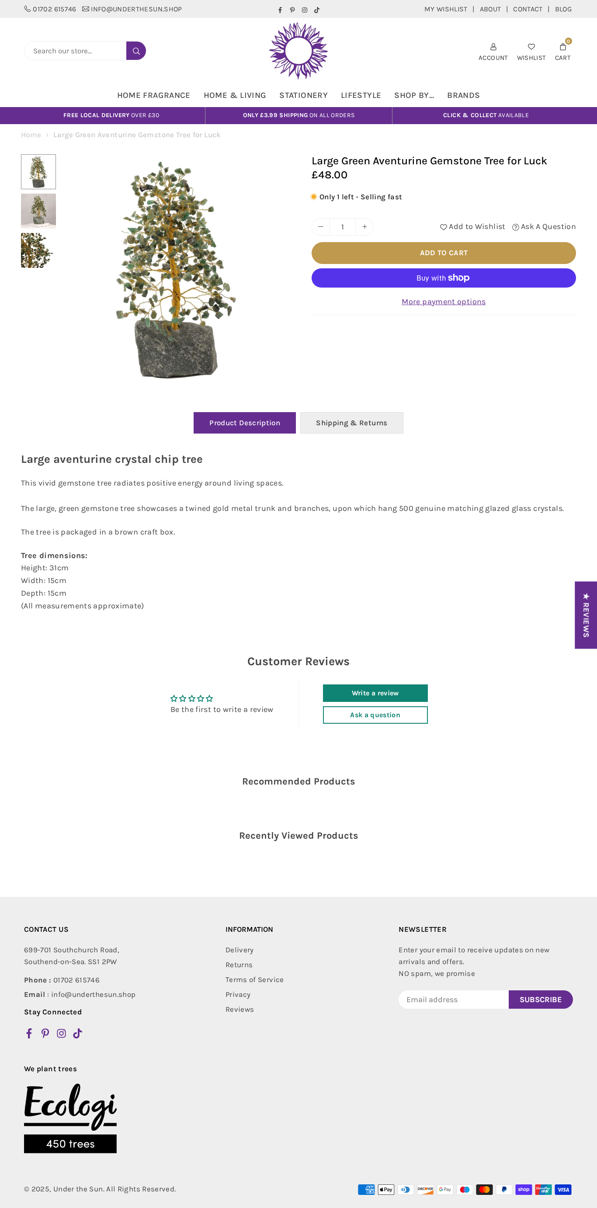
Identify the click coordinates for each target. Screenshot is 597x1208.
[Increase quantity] (364, 227)
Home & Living (235, 95)
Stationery (303, 95)
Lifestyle (361, 95)
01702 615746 (54, 9)
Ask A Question (547, 226)
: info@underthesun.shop (79, 994)
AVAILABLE (486, 115)
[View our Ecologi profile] (70, 1118)
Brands (463, 95)
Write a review (375, 693)
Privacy (238, 994)
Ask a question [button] (375, 715)
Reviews (240, 1009)
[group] (176, 270)
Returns (239, 964)
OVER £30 (111, 115)
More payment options (444, 301)
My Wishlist (446, 9)
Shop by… (414, 95)
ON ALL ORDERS (299, 115)
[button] (563, 51)
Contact (528, 9)
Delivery (240, 949)
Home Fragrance (154, 95)
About (490, 9)
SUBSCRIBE (541, 999)
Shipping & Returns (351, 422)
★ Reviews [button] (586, 615)
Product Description (244, 422)
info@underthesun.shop (136, 9)
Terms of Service (255, 979)
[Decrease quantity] (321, 227)
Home (31, 134)
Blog (563, 9)
